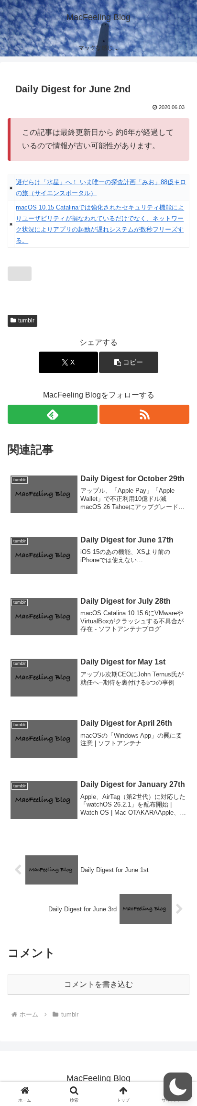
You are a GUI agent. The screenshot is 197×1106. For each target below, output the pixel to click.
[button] (128, 362)
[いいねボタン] (20, 273)
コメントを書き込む (98, 984)
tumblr (26, 320)
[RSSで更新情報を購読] (144, 414)
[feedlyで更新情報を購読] (53, 414)
